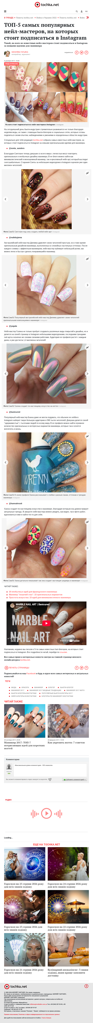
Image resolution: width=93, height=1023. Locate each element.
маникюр (38, 687)
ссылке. (63, 652)
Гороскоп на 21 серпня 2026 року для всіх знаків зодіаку (24, 971)
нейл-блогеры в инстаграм (23, 696)
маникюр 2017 (17, 690)
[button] (81, 11)
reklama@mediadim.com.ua (38, 1004)
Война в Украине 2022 (46, 18)
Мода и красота (11, 64)
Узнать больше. (46, 1018)
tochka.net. (25, 660)
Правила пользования (11, 1014)
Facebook (31, 674)
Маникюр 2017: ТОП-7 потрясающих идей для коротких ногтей (24, 745)
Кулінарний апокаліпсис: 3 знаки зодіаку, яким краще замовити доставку (68, 972)
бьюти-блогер (66, 687)
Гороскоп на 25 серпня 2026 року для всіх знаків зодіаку (24, 885)
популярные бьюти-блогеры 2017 (57, 693)
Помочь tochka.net (25, 18)
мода (13, 687)
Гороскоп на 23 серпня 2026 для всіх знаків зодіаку (23, 928)
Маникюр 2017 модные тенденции (45, 690)
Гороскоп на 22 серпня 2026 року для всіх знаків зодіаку (67, 928)
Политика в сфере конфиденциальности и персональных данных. (39, 1014)
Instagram (56, 232)
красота (25, 687)
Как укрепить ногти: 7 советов (66, 742)
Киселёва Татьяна (20, 52)
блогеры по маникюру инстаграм (57, 696)
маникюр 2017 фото (75, 690)
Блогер (51, 687)
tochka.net (38, 140)
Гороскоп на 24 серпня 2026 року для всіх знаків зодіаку (67, 885)
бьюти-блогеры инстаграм (23, 693)
